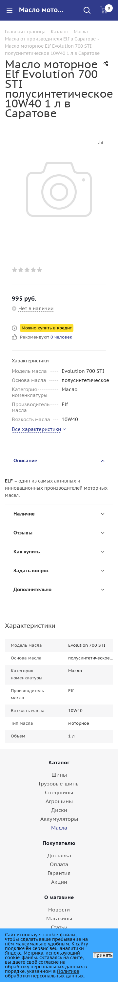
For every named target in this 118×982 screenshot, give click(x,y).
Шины (59, 774)
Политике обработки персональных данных (44, 973)
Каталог (59, 762)
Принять (102, 955)
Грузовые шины (59, 783)
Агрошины (59, 801)
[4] (33, 269)
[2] (21, 269)
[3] (27, 269)
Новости (59, 909)
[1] (15, 269)
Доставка (59, 855)
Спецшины (59, 792)
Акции (59, 882)
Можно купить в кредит (47, 328)
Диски (59, 810)
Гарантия (59, 873)
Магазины (59, 918)
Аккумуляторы (59, 819)
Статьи (59, 927)
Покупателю (59, 843)
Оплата (59, 864)
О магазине (59, 897)
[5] (40, 269)
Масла (59, 827)
